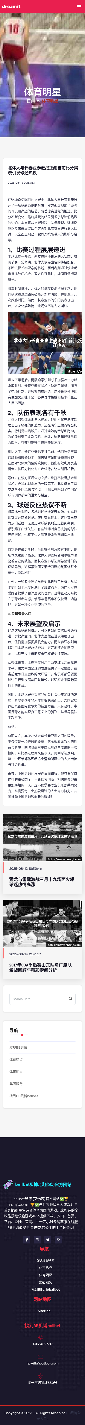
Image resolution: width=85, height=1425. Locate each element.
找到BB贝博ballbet (23, 1096)
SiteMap (44, 1311)
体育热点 (16, 1060)
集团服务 (16, 1084)
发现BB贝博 (18, 1047)
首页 (31, 101)
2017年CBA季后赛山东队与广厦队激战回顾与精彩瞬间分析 (40, 968)
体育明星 (16, 1072)
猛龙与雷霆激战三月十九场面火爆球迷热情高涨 (41, 882)
